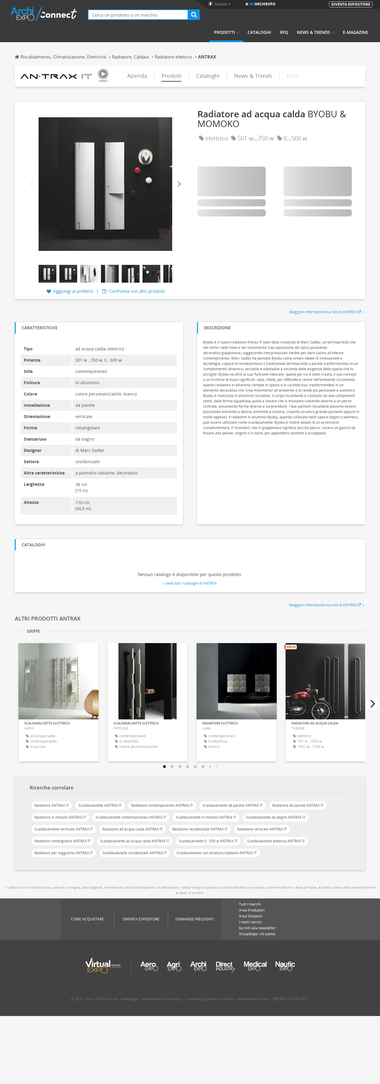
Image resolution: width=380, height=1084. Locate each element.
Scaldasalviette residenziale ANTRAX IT (134, 852)
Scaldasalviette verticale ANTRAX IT (63, 829)
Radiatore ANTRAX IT (51, 805)
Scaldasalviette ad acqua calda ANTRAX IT (134, 841)
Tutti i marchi (250, 904)
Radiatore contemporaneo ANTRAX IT (162, 805)
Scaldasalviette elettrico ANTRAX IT (276, 841)
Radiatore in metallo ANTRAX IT (60, 817)
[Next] (178, 183)
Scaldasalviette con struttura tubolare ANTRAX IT (216, 852)
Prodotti (224, 32)
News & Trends (313, 32)
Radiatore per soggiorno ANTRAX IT (63, 852)
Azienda (137, 75)
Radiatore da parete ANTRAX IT (298, 805)
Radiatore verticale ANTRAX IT (262, 829)
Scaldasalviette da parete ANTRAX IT (232, 805)
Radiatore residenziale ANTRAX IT (200, 829)
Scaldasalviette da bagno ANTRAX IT (275, 817)
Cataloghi (259, 32)
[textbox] (138, 15)
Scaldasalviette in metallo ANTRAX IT (206, 817)
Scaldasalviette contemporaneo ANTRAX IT (131, 817)
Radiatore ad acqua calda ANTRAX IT (132, 829)
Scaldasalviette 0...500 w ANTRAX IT (208, 841)
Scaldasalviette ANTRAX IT (100, 805)
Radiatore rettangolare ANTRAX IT (62, 841)
